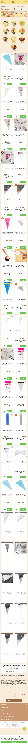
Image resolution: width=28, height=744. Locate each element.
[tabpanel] (14, 31)
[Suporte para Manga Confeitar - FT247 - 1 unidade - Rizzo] (20, 462)
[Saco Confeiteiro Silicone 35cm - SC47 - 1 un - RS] (20, 526)
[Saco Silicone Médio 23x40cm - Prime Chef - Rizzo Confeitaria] (7, 557)
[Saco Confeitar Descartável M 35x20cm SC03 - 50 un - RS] (7, 526)
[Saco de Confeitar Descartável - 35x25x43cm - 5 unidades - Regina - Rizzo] (7, 331)
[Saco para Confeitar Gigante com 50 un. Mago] (20, 69)
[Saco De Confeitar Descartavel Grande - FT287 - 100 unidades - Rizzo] (20, 648)
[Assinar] (21, 671)
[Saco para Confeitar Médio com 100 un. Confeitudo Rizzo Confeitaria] (20, 298)
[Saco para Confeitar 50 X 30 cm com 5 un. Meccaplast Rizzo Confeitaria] (20, 232)
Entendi (14, 742)
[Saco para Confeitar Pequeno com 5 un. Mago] (7, 363)
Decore (10, 6)
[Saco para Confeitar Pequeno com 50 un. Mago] (20, 101)
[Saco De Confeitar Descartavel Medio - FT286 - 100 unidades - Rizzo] (20, 200)
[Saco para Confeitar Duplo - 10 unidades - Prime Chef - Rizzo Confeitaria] (7, 298)
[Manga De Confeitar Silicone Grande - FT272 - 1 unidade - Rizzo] (20, 494)
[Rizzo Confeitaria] (13, 2)
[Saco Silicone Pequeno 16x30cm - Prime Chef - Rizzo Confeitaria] (7, 232)
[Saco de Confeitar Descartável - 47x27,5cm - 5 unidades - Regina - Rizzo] (20, 331)
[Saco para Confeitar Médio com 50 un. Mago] (7, 134)
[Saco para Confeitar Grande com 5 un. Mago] (20, 134)
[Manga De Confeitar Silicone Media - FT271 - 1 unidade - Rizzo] (7, 69)
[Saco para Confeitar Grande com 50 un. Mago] (7, 167)
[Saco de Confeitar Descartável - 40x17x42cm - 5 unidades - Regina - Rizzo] (7, 101)
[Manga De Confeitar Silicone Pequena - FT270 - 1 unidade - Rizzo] (7, 494)
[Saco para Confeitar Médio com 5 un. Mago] (20, 363)
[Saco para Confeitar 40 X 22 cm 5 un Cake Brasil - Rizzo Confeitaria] (7, 587)
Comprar (9, 83)
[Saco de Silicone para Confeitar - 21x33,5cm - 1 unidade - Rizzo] (20, 557)
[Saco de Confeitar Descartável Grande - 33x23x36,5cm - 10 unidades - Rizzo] (20, 265)
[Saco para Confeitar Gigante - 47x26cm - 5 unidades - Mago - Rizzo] (7, 396)
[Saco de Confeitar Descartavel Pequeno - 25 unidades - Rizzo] (20, 396)
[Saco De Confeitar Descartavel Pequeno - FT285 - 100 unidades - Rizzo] (7, 200)
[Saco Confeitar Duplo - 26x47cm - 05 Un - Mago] (7, 265)
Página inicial (4, 6)
